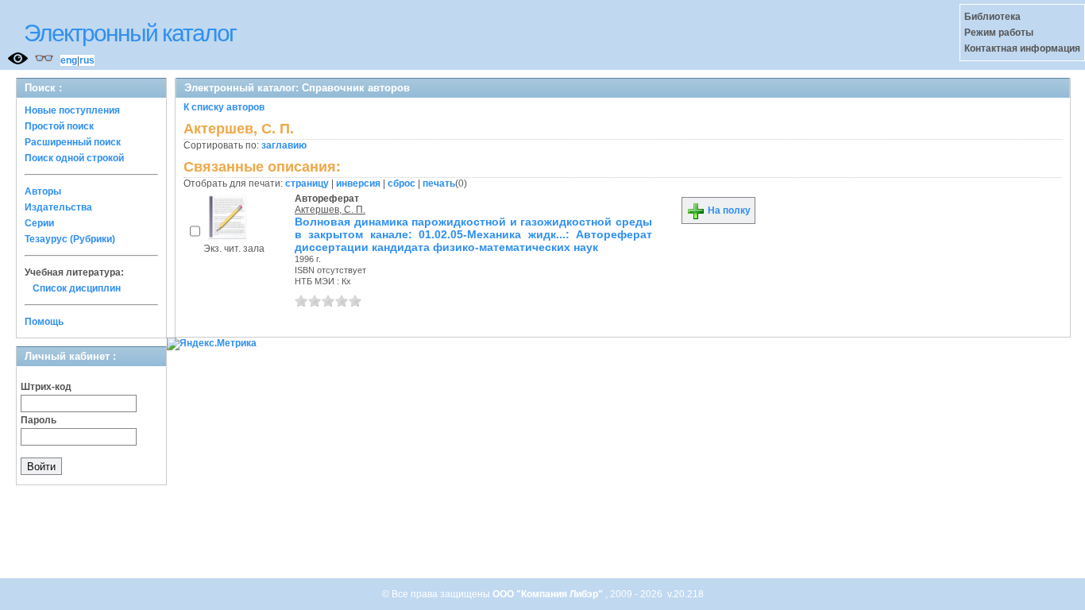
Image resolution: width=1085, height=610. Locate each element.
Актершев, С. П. (330, 209)
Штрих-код (46, 386)
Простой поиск (59, 126)
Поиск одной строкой (74, 158)
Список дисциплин (77, 288)
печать (439, 183)
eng (68, 60)
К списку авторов (223, 107)
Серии (39, 223)
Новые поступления (72, 110)
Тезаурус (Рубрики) (70, 239)
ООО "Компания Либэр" (548, 594)
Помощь (44, 321)
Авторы (43, 191)
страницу (307, 183)
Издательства (58, 207)
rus (87, 60)
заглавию (284, 145)
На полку (728, 210)
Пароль (38, 420)
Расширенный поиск (73, 142)
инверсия (358, 183)
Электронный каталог (130, 33)
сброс (401, 183)
